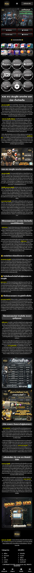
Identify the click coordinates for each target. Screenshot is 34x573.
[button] (17, 3)
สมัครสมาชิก (4, 571)
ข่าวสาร (29, 571)
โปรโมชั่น (21, 571)
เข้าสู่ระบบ (12, 571)
